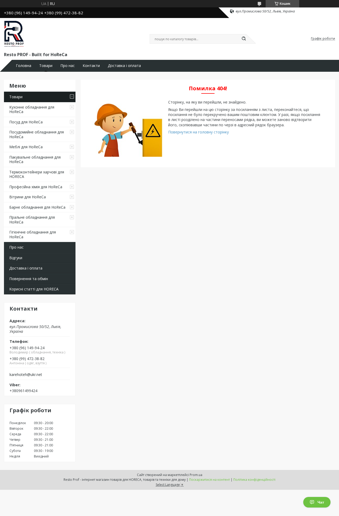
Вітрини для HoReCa (27, 196)
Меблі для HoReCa (26, 146)
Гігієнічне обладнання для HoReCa (32, 234)
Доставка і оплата (124, 66)
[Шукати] (243, 39)
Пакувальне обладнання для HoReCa (35, 159)
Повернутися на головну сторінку (198, 131)
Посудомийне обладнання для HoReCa (36, 134)
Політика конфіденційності (254, 479)
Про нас (67, 66)
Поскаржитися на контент (209, 479)
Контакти (91, 66)
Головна (23, 66)
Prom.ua (196, 475)
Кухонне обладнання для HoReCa (31, 109)
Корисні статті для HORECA (34, 288)
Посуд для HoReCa (26, 121)
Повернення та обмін (28, 278)
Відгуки (15, 257)
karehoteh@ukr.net (26, 374)
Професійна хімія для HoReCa (35, 186)
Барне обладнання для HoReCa (37, 207)
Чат (321, 502)
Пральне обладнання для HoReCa (32, 220)
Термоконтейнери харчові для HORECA (36, 174)
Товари (45, 66)
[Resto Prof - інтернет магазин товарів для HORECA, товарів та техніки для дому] (14, 34)
